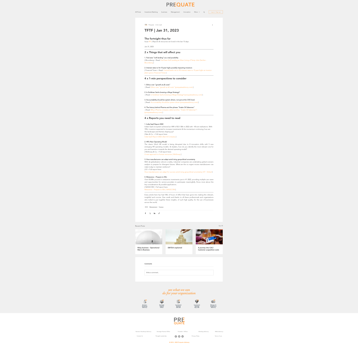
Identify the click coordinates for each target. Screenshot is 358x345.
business (164, 12)
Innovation (186, 12)
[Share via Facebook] (145, 213)
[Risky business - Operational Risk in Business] (148, 236)
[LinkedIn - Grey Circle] (182, 336)
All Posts (138, 12)
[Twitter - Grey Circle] (179, 336)
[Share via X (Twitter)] (150, 213)
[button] (204, 12)
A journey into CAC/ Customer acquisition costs (208, 249)
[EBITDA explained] (179, 236)
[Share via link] (159, 213)
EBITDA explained (175, 248)
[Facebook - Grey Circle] (176, 336)
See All (221, 226)
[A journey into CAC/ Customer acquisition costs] (209, 236)
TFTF (146, 207)
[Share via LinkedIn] (154, 213)
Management (175, 12)
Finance (161, 207)
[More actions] (212, 25)
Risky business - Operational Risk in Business (148, 249)
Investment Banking (151, 12)
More (196, 12)
